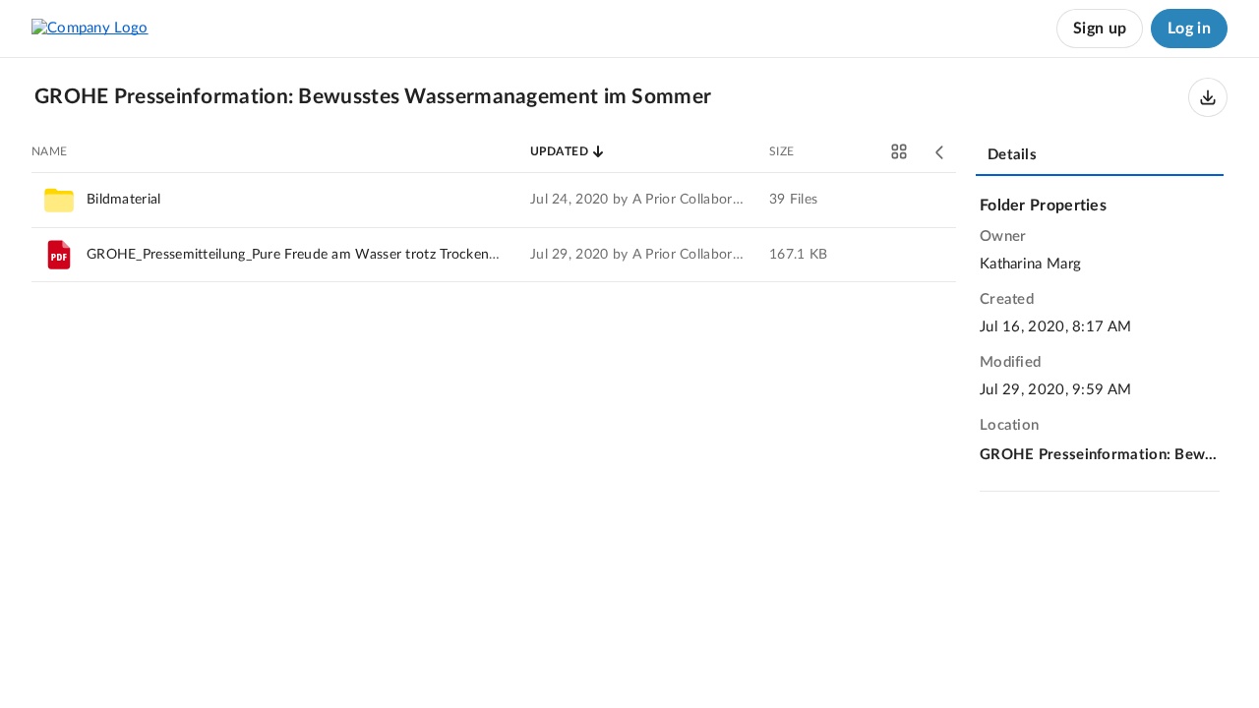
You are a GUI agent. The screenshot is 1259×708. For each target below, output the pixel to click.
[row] (493, 199)
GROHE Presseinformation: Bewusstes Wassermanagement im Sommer (1100, 454)
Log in (1189, 28)
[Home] (90, 28)
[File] (59, 254)
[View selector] (899, 151)
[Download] (1208, 97)
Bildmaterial (124, 199)
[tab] (1100, 156)
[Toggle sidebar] (940, 152)
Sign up (1099, 28)
